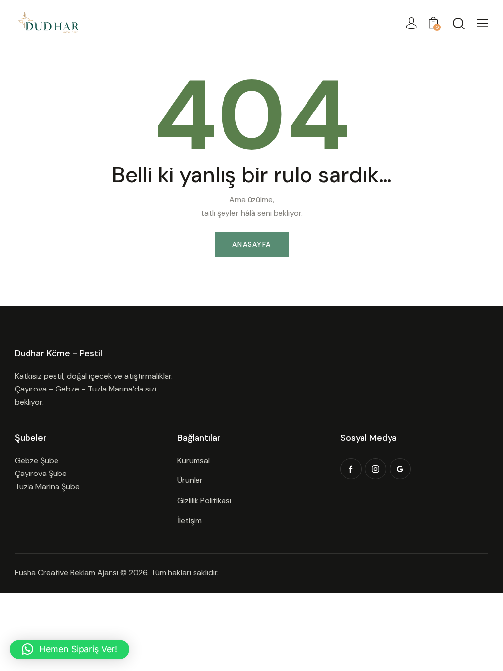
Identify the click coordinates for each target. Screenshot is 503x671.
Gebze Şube (36, 460)
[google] (400, 468)
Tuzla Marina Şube (47, 486)
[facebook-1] (351, 468)
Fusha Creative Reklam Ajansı (66, 572)
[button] (482, 23)
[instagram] (375, 468)
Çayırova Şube (41, 473)
